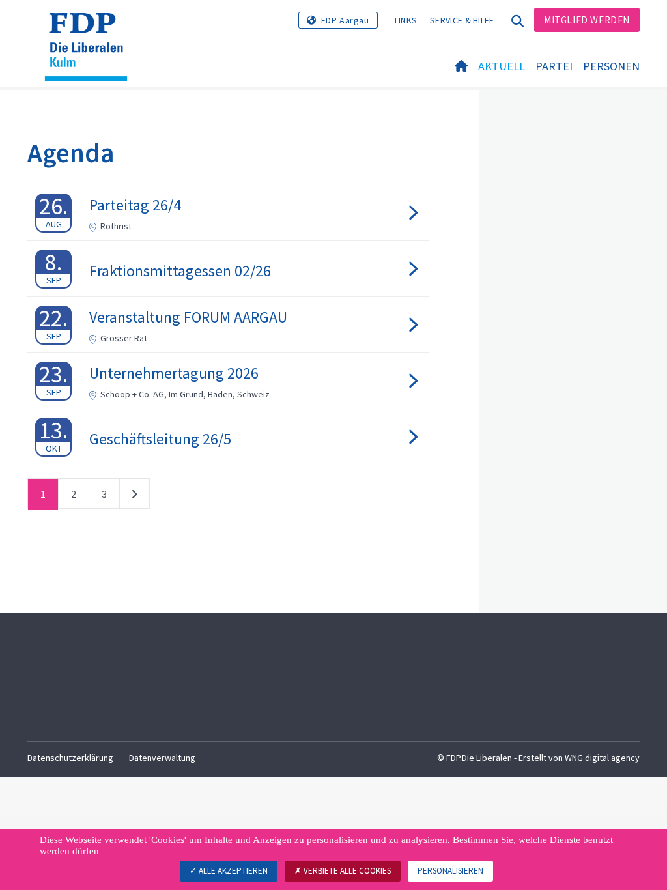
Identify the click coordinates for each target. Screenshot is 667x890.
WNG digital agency (602, 758)
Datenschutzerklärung (70, 758)
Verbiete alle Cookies (346, 870)
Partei (554, 66)
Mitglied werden (587, 20)
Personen (611, 66)
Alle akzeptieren (232, 870)
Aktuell (501, 66)
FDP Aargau (345, 20)
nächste (134, 496)
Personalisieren (450, 870)
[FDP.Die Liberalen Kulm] (90, 29)
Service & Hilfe (462, 20)
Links (406, 20)
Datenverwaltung (162, 758)
